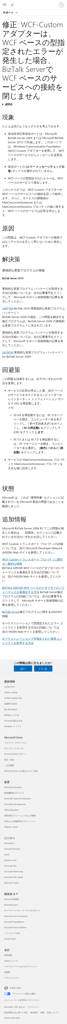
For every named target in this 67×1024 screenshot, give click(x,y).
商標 (42, 1012)
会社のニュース (11, 960)
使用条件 (34, 1012)
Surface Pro (9, 686)
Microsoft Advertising (13, 871)
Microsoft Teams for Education (17, 798)
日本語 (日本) (15, 987)
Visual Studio (10, 938)
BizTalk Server (10, 612)
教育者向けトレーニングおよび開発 (20, 815)
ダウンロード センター (14, 748)
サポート (8, 12)
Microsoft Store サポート (15, 754)
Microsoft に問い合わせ (14, 1007)
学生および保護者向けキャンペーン (20, 821)
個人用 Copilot (10, 709)
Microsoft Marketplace (14, 921)
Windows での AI (11, 715)
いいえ (43, 668)
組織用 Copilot (10, 703)
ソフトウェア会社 (12, 933)
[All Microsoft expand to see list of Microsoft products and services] (4, 5)
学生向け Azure (11, 827)
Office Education (11, 810)
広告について (52, 1012)
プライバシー (33, 1007)
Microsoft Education (13, 787)
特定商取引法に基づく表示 (16, 1012)
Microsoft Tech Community (16, 916)
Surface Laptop (10, 692)
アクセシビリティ (12, 977)
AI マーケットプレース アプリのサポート (22, 910)
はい (23, 668)
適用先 (8, 104)
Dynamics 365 (10, 860)
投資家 (7, 972)
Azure (6, 854)
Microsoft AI (9, 843)
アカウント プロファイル (15, 742)
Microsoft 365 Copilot (13, 877)
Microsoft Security (12, 848)
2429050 (7, 352)
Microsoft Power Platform (15, 927)
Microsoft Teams (11, 882)
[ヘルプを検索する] (12, 4)
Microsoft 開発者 (11, 899)
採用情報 (8, 955)
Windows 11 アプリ (12, 726)
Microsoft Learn (11, 904)
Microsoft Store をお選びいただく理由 (21, 771)
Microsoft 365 (10, 865)
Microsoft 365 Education (14, 804)
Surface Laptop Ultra (13, 698)
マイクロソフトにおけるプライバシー (21, 966)
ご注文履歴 (9, 765)
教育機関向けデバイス (14, 793)
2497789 (7, 308)
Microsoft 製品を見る (13, 720)
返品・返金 (9, 759)
